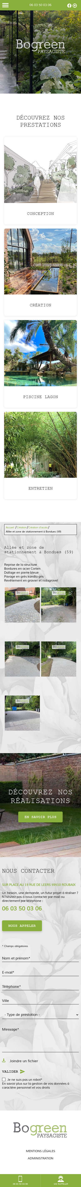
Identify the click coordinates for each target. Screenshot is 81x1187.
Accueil (10, 527)
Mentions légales (40, 1151)
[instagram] (75, 7)
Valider (10, 1071)
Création (22, 527)
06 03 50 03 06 (40, 5)
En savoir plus (40, 817)
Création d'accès (38, 527)
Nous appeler (22, 926)
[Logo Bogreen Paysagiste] (40, 46)
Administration (40, 1158)
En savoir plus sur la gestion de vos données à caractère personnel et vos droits (35, 1086)
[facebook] (69, 7)
